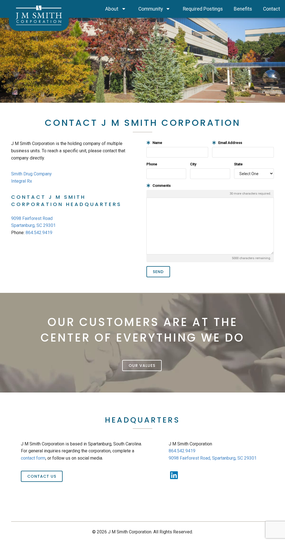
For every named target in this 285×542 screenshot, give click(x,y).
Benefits (243, 9)
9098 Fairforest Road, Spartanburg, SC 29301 (213, 458)
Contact (271, 9)
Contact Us (41, 476)
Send (158, 271)
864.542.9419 (39, 232)
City (193, 164)
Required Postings (203, 9)
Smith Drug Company (31, 173)
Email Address (229, 143)
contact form (33, 458)
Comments (161, 185)
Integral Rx (21, 181)
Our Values (142, 365)
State (238, 164)
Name (157, 143)
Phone (151, 164)
